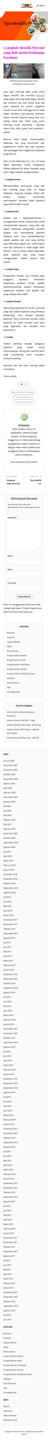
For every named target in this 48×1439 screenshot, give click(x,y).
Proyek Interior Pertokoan (18, 664)
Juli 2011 (7, 1260)
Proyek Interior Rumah (17, 669)
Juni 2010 (7, 1319)
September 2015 (10, 1042)
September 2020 (10, 842)
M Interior (20, 1431)
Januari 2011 (8, 1288)
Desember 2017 (10, 920)
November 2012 (10, 1188)
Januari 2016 (8, 1024)
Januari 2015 (8, 1074)
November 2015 (10, 1033)
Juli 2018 (7, 897)
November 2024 (10, 797)
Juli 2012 (7, 1206)
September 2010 (10, 1306)
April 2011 (7, 1274)
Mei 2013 (7, 1160)
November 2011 (10, 1242)
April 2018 (7, 910)
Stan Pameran (13, 682)
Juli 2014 (7, 1097)
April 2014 (7, 1110)
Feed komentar (10, 1415)
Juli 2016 (7, 997)
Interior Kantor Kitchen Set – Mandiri (23, 737)
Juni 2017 (7, 947)
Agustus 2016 (9, 992)
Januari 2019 (8, 870)
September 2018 (10, 888)
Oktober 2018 (9, 883)
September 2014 (10, 1088)
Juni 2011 (7, 1265)
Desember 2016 (10, 974)
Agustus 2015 (9, 1047)
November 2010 (10, 1297)
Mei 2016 (7, 1006)
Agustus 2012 (9, 1201)
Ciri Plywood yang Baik (24, 392)
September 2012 (10, 1197)
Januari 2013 (8, 1178)
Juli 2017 (7, 942)
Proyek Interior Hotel (16, 660)
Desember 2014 (10, 1079)
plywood (40, 95)
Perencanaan (13, 651)
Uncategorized (13, 692)
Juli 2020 (7, 851)
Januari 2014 (8, 1124)
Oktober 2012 (9, 1192)
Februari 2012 (9, 1228)
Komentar (12, 518)
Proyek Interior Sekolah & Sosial (21, 673)
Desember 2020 (10, 833)
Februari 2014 (9, 1119)
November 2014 (10, 1083)
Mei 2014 (7, 1106)
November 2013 (10, 1133)
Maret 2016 (8, 1015)
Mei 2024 (7, 815)
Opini (9, 646)
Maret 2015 (8, 1065)
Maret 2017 (8, 960)
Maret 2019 (8, 860)
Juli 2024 (7, 806)
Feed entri (7, 1411)
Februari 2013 (9, 1174)
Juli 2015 (7, 1051)
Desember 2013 (10, 1129)
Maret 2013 (8, 1169)
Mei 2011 (7, 1269)
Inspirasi (10, 637)
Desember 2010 (10, 1292)
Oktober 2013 (9, 1138)
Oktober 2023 (9, 820)
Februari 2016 (9, 1019)
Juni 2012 (7, 1210)
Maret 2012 (8, 1224)
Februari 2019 (9, 865)
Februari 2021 (9, 829)
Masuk (6, 1406)
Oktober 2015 (9, 1038)
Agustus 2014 (9, 1092)
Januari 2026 (8, 761)
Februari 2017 (9, 965)
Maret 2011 (8, 1278)
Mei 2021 (7, 824)
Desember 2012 (10, 1183)
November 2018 (10, 879)
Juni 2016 (7, 1001)
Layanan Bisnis (13, 642)
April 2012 (7, 1219)
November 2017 (10, 924)
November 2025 (10, 770)
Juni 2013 (7, 1156)
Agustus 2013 (9, 1147)
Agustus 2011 (9, 1256)
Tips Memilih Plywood (24, 402)
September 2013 (10, 1142)
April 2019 (7, 856)
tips (27, 161)
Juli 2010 (7, 1315)
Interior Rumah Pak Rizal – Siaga (21, 720)
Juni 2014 (7, 1101)
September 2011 (10, 1251)
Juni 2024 (7, 810)
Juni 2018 (7, 901)
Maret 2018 (8, 915)
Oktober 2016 (9, 983)
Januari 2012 (8, 1233)
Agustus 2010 (9, 1310)
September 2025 (10, 779)
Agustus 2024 (9, 801)
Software (11, 678)
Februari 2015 (9, 1069)
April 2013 (7, 1165)
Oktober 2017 (9, 929)
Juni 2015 (7, 1056)
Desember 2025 (10, 765)
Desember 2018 (10, 874)
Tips (25, 384)
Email (11, 570)
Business (11, 632)
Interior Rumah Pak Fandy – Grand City (24, 725)
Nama (11, 556)
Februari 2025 (9, 792)
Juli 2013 (7, 1151)
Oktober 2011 (9, 1247)
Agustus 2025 (9, 783)
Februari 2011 (9, 1283)
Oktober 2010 (9, 1301)
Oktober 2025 (9, 774)
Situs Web (12, 583)
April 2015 (7, 1060)
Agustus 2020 (9, 847)
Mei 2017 (7, 951)
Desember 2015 (10, 1029)
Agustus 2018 (9, 892)
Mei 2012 (7, 1215)
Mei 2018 (7, 906)
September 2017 (10, 933)
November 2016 (10, 979)
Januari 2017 (8, 969)
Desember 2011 (10, 1238)
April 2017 (7, 956)
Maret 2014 (8, 1115)
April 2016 (7, 1010)
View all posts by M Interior (24, 461)
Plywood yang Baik (23, 397)
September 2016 (10, 988)
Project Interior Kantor (17, 655)
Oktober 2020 (9, 838)
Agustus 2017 (9, 938)
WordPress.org (10, 1420)
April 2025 (7, 788)
